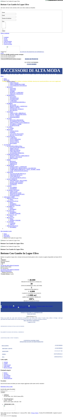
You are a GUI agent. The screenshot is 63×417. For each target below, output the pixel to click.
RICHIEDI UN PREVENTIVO (31, 59)
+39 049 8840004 (31, 64)
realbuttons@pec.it (58, 356)
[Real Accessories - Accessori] (20, 306)
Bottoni (5, 372)
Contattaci (6, 37)
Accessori (6, 374)
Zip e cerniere (7, 375)
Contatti (6, 363)
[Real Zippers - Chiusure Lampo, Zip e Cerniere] (41, 306)
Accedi (5, 38)
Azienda (6, 40)
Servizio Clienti (7, 42)
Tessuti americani (8, 378)
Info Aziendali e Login (6, 231)
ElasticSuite (14, 415)
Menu (2, 76)
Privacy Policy (34, 413)
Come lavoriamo (8, 41)
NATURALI (7, 236)
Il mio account (7, 365)
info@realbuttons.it (58, 353)
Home (5, 233)
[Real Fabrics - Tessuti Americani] (9, 307)
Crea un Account (8, 44)
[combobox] (8, 57)
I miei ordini (7, 366)
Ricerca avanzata (8, 367)
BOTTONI (6, 235)
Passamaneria (7, 377)
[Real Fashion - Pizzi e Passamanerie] (27, 307)
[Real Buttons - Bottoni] (7, 306)
